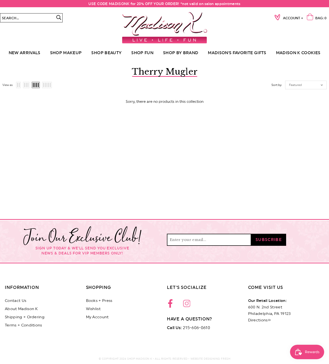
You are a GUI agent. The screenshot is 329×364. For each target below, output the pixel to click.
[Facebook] (172, 305)
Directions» (259, 320)
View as (7, 85)
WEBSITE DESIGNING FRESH (210, 359)
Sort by (276, 85)
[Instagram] (186, 305)
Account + (293, 18)
